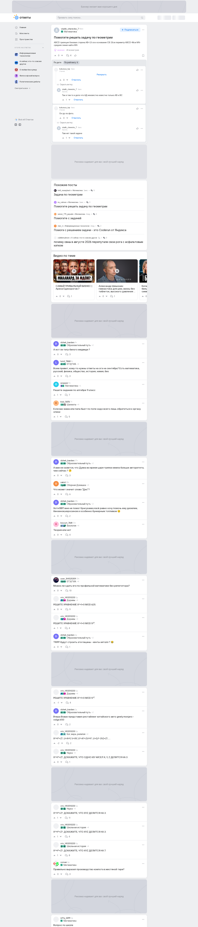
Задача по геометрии (68, 194)
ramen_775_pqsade (65, 214)
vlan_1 (60, 226)
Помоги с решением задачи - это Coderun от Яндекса (90, 230)
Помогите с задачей (67, 218)
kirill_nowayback (64, 190)
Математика (70, 31)
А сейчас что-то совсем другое (84, 238)
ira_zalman (62, 202)
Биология (71, 526)
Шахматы (71, 404)
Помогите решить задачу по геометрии (80, 206)
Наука (70, 753)
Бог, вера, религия (76, 734)
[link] (74, 279)
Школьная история (76, 827)
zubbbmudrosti (63, 238)
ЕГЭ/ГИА (71, 364)
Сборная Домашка (76, 485)
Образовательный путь (79, 345)
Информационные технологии (77, 226)
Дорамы (71, 600)
